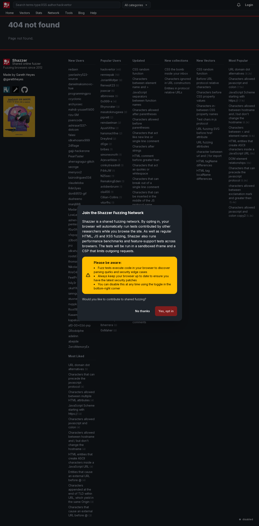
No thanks (142, 311)
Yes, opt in (166, 311)
